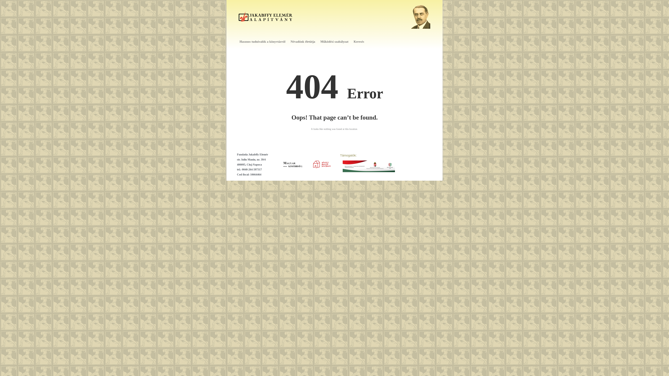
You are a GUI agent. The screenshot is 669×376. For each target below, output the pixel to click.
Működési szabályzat (334, 41)
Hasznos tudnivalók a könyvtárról (262, 41)
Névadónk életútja (303, 41)
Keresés (359, 41)
